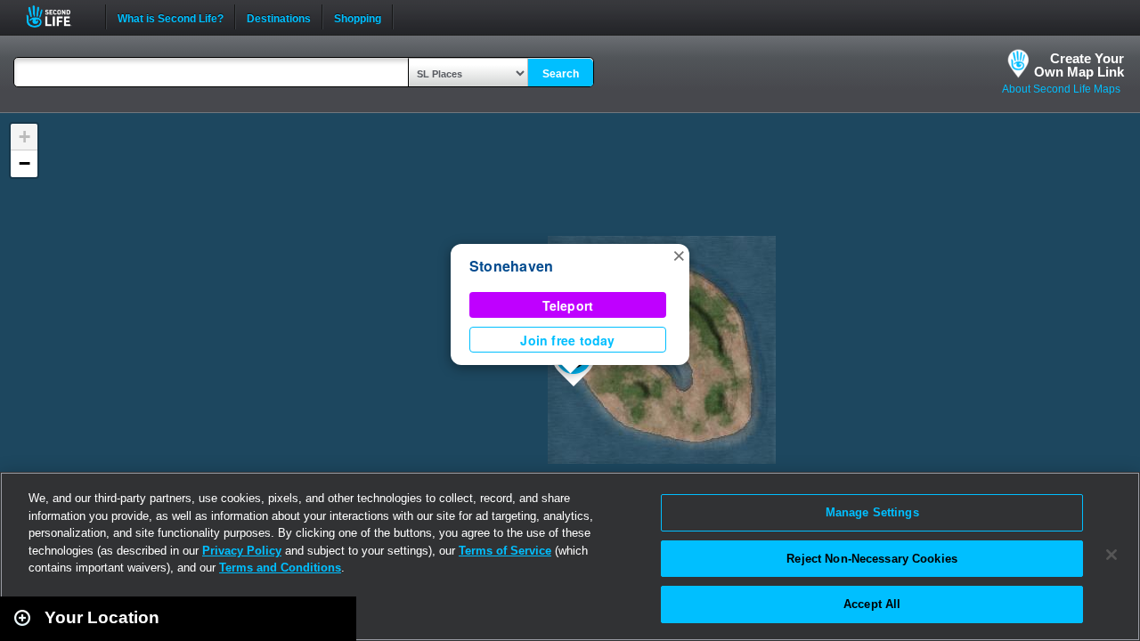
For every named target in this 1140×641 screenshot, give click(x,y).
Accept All (871, 604)
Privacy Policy (241, 550)
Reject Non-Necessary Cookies (871, 558)
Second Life (58, 16)
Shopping (357, 16)
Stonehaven (511, 266)
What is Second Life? (171, 16)
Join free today (567, 340)
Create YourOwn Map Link (1079, 65)
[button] (678, 254)
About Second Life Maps (1061, 89)
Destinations (279, 16)
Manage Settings (872, 512)
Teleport (568, 305)
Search (560, 74)
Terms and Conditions (280, 567)
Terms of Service (505, 550)
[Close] (1111, 554)
